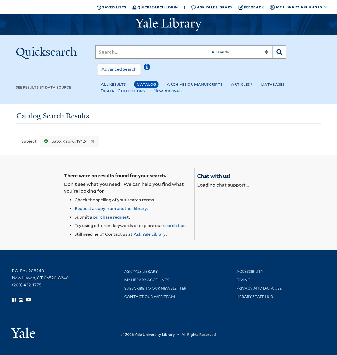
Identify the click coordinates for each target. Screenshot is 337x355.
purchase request (111, 217)
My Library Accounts (146, 280)
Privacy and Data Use (259, 288)
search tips (174, 225)
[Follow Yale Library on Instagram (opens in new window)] (21, 299)
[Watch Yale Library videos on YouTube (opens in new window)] (28, 299)
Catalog (146, 84)
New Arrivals (168, 90)
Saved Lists (113, 6)
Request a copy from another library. (111, 208)
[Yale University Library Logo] (168, 24)
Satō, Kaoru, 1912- (69, 141)
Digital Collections (123, 90)
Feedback (254, 6)
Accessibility (249, 271)
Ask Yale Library (214, 6)
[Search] (279, 52)
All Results (113, 84)
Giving (243, 280)
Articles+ (242, 84)
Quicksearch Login (157, 6)
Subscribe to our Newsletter (155, 288)
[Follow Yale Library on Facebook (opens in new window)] (14, 299)
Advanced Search (119, 69)
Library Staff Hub (254, 297)
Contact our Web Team (149, 297)
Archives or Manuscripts (194, 84)
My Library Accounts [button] (299, 6)
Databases (273, 84)
